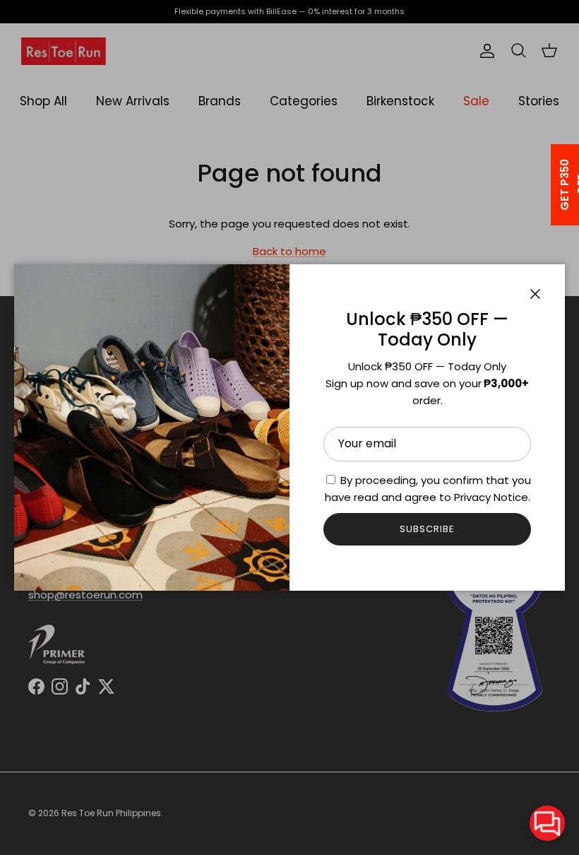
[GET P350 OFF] (546, 184)
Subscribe (427, 529)
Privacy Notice (491, 497)
